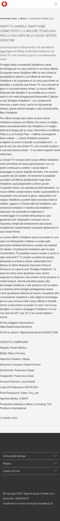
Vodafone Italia (8, 18)
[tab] (30, 456)
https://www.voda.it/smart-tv (16, 326)
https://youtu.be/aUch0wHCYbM (39, 332)
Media (23, 18)
